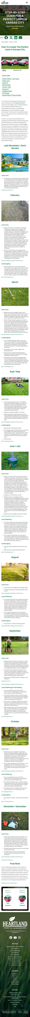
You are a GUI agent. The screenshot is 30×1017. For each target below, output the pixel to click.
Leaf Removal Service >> (7, 190)
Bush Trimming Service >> (8, 277)
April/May (6, 85)
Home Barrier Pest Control (15, 959)
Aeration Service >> (6, 681)
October (5, 93)
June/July (6, 87)
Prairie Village (15, 984)
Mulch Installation (15, 954)
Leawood (15, 976)
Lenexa (15, 978)
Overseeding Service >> (7, 716)
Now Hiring (15, 1004)
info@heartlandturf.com (15, 992)
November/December (11, 95)
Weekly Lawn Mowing (15, 961)
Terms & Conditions (26, 1012)
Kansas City (15, 973)
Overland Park (15, 982)
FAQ (15, 1006)
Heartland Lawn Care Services (9, 883)
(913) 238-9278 (15, 994)
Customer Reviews (15, 1002)
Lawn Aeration (15, 952)
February (6, 81)
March (5, 83)
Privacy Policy (20, 1012)
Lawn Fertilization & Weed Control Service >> (12, 260)
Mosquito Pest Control (15, 963)
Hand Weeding (15, 948)
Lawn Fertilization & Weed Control (15, 946)
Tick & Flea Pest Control (15, 965)
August (5, 89)
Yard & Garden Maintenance (15, 957)
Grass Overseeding (15, 950)
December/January (10, 78)
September (7, 91)
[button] (26, 2)
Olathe (15, 980)
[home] (4, 2)
